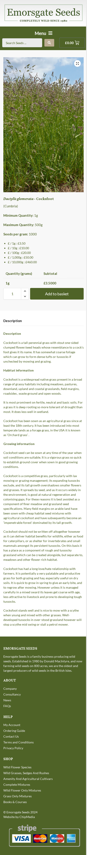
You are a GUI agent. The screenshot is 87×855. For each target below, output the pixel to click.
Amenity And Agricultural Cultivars (28, 779)
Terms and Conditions (18, 742)
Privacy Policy (13, 748)
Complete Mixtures (16, 784)
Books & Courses (15, 802)
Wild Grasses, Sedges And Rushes (26, 773)
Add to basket (57, 293)
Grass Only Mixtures (17, 796)
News (7, 700)
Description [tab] (12, 321)
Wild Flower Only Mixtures (22, 790)
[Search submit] (49, 43)
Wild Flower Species (17, 767)
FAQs (7, 706)
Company (10, 688)
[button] (77, 63)
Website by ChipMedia (19, 817)
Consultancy (12, 694)
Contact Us (11, 736)
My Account (11, 725)
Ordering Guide (14, 731)
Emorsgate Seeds (18, 812)
